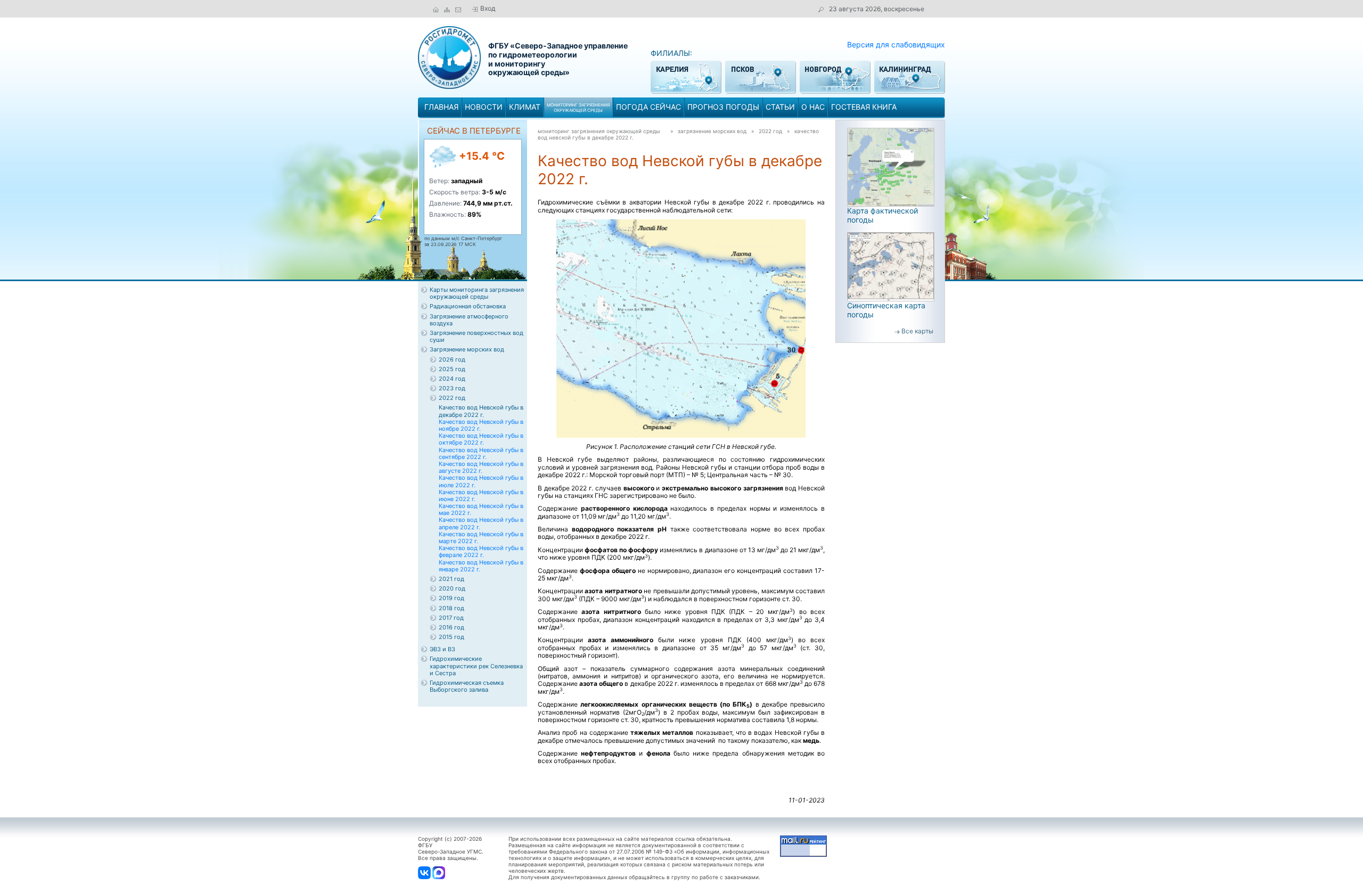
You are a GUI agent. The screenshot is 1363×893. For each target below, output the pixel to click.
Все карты (917, 331)
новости (484, 106)
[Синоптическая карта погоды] (890, 266)
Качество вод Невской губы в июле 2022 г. (481, 481)
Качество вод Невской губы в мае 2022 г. (481, 509)
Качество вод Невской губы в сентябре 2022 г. (481, 453)
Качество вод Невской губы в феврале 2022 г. (481, 551)
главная (441, 106)
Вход (487, 8)
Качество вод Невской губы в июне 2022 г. (481, 495)
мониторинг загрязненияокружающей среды (578, 107)
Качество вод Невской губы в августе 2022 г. (481, 467)
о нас (813, 106)
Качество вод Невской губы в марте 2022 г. (481, 537)
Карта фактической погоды (882, 215)
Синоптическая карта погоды (886, 310)
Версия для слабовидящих (896, 44)
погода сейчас (648, 106)
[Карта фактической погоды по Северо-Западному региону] (890, 166)
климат (524, 106)
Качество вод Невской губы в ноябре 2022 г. (481, 425)
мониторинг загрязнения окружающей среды (599, 131)
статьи (780, 106)
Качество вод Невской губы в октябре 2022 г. (481, 439)
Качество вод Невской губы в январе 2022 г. (481, 566)
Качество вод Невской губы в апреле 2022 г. (481, 523)
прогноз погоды (723, 106)
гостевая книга (864, 106)
